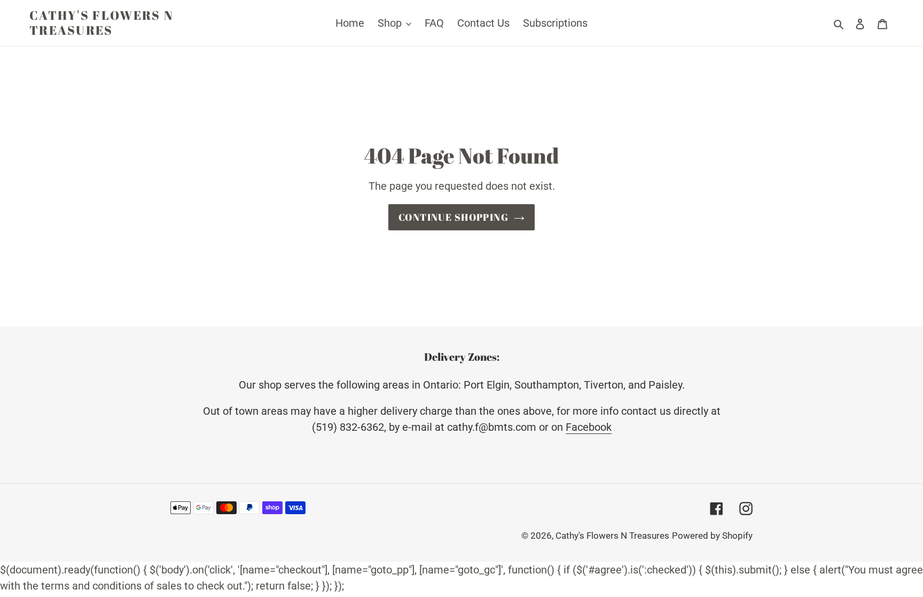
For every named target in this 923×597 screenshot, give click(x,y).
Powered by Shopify (712, 535)
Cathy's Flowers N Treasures (101, 22)
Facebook (589, 427)
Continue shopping (453, 217)
